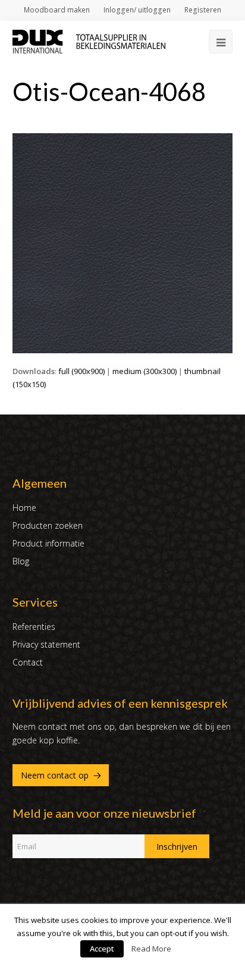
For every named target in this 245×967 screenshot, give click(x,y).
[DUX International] (89, 40)
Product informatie (48, 543)
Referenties (33, 626)
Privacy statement (46, 644)
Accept (102, 948)
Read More (151, 948)
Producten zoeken (47, 525)
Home (24, 507)
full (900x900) (81, 371)
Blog (20, 561)
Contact (27, 662)
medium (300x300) (144, 371)
